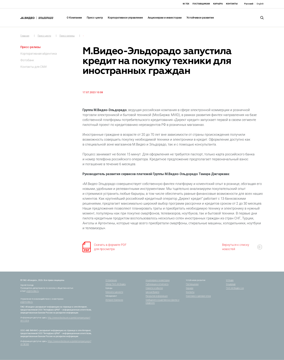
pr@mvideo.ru (32, 291)
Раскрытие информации (157, 296)
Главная (24, 36)
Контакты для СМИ (33, 66)
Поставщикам (201, 3)
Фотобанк (27, 60)
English (260, 3)
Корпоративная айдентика (38, 53)
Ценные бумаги (152, 292)
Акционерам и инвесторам (165, 17)
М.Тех (186, 3)
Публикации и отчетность (157, 284)
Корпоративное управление (125, 17)
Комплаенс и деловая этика (198, 296)
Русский (248, 3)
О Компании (74, 17)
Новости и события (154, 288)
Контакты (232, 3)
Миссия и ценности (114, 292)
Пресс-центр (95, 17)
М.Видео (230, 280)
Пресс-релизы (67, 36)
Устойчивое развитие (200, 17)
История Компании (114, 300)
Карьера (218, 3)
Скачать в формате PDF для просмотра (110, 247)
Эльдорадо (231, 284)
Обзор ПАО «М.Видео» (116, 284)
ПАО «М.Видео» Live (235, 288)
